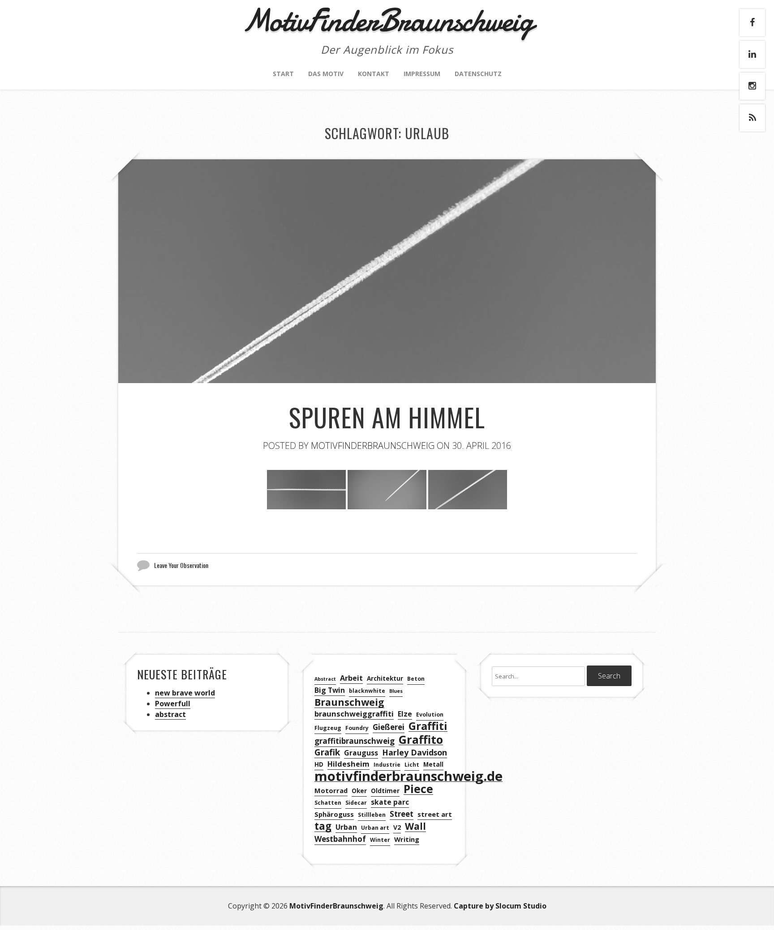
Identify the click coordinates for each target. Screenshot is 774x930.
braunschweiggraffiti (354, 714)
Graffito (421, 739)
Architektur (385, 678)
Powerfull (172, 703)
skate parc (390, 802)
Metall (433, 764)
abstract (170, 714)
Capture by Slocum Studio (500, 906)
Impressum (422, 73)
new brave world (185, 693)
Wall (415, 826)
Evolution (429, 714)
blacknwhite (367, 691)
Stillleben (372, 815)
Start (283, 73)
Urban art (375, 828)
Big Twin (329, 690)
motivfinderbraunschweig (372, 445)
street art (434, 814)
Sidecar (356, 802)
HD (318, 764)
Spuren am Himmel (387, 416)
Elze (405, 714)
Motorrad (331, 790)
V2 (397, 827)
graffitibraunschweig (354, 741)
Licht (411, 764)
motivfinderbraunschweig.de (408, 776)
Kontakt (373, 73)
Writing (406, 839)
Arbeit (351, 678)
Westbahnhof (340, 839)
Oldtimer (385, 790)
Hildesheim (348, 764)
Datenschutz (478, 73)
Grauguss (361, 753)
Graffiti (427, 726)
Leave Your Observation (181, 565)
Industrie (387, 764)
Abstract (325, 679)
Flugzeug (327, 728)
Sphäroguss (334, 814)
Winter (380, 840)
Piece (418, 789)
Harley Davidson (414, 752)
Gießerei (388, 727)
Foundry (357, 728)
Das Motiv (326, 73)
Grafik (327, 752)
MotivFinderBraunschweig (336, 906)
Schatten (327, 802)
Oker (359, 790)
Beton (416, 679)
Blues (396, 691)
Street (401, 814)
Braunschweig (349, 702)
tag (322, 826)
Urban (346, 827)
